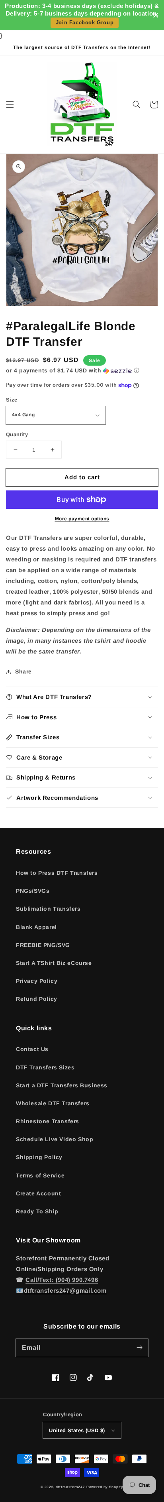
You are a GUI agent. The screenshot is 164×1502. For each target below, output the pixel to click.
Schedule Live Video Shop (54, 1139)
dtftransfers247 (70, 1487)
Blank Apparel (36, 927)
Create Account (38, 1193)
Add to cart (82, 477)
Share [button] (23, 671)
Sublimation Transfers (48, 909)
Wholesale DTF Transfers (53, 1103)
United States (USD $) (77, 1430)
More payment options (82, 519)
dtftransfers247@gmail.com (65, 1290)
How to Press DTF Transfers (57, 873)
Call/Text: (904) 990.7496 (61, 1279)
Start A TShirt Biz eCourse (54, 963)
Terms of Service (40, 1175)
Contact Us (32, 1049)
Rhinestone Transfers (47, 1121)
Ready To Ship (37, 1211)
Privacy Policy (36, 981)
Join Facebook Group (84, 23)
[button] (10, 104)
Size (12, 400)
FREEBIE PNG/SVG (43, 945)
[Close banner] (155, 15)
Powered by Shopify (104, 1487)
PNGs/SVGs (32, 891)
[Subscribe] (139, 1347)
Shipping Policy (39, 1157)
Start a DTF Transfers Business (61, 1085)
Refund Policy (36, 999)
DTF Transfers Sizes (45, 1067)
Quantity (17, 434)
